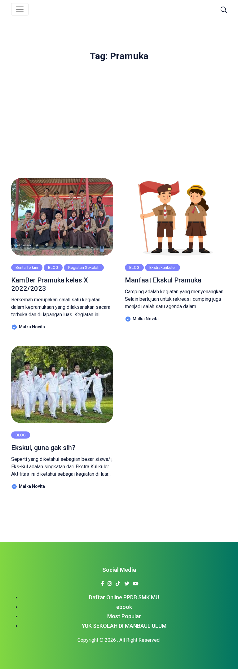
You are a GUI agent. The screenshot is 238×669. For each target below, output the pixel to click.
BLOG (53, 267)
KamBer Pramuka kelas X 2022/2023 (49, 284)
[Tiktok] (117, 582)
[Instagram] (109, 582)
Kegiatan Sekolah (83, 267)
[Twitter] (126, 582)
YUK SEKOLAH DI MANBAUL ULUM (124, 626)
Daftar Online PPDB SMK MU (124, 597)
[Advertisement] (119, 116)
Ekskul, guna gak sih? (43, 448)
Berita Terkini (26, 267)
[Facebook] (102, 582)
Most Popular (124, 616)
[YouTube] (135, 582)
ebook (124, 607)
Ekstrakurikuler (162, 267)
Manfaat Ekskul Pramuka (163, 280)
